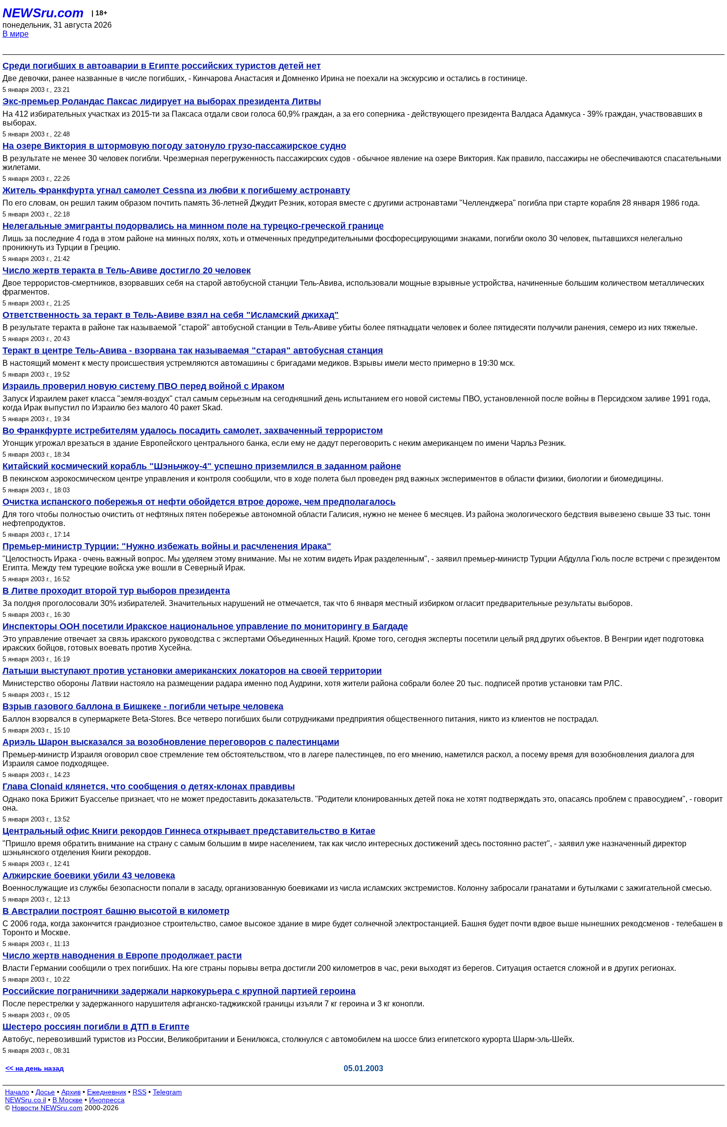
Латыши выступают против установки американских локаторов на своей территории (192, 671)
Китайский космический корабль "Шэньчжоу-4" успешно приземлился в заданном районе (201, 466)
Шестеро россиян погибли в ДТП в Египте (95, 1027)
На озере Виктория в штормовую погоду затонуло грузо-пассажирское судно (174, 146)
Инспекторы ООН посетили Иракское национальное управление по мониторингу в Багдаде (205, 626)
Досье (45, 1092)
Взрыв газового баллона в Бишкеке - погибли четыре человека (142, 706)
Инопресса (107, 1100)
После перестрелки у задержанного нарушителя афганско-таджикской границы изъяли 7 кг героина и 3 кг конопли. (213, 1003)
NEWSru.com (43, 12)
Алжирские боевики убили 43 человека (88, 875)
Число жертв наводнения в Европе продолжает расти (122, 955)
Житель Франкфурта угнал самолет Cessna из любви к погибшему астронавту (176, 190)
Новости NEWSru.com (47, 1108)
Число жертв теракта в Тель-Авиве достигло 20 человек (126, 270)
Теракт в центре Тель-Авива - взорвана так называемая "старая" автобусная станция (192, 350)
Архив (71, 1092)
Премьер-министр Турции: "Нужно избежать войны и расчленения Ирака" (166, 546)
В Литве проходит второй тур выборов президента (116, 591)
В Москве (67, 1100)
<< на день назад (34, 1068)
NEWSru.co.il (25, 1100)
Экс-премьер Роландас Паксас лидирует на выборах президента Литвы (161, 101)
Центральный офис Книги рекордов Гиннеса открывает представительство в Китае (188, 831)
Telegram (167, 1092)
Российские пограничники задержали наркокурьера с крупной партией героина (179, 991)
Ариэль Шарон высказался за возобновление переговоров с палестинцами (170, 742)
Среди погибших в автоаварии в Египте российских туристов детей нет (161, 66)
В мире (15, 34)
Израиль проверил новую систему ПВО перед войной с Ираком (143, 386)
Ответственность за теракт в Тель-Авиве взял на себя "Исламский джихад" (170, 315)
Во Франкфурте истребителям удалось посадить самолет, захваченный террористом (192, 430)
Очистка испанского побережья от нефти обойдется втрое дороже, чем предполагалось (199, 502)
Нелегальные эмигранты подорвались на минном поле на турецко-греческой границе (193, 226)
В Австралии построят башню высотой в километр (115, 911)
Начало (17, 1092)
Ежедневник (106, 1092)
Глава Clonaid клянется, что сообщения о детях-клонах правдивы (148, 786)
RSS (139, 1092)
